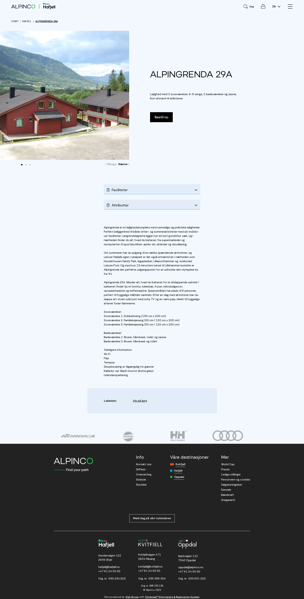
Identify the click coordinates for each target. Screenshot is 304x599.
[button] (22, 164)
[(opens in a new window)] (78, 435)
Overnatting (143, 474)
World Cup (228, 464)
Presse (225, 469)
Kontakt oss (143, 464)
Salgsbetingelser (231, 484)
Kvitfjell (180, 464)
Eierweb (226, 490)
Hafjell (178, 470)
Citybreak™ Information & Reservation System (172, 596)
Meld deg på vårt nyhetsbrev (152, 518)
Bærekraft (227, 495)
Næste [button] (124, 164)
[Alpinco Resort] (23, 6)
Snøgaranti (228, 500)
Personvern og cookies (235, 479)
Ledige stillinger (231, 474)
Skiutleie (141, 484)
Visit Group (132, 596)
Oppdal (179, 477)
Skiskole (141, 479)
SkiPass (140, 469)
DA (274, 6)
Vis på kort (140, 401)
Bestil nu (161, 117)
